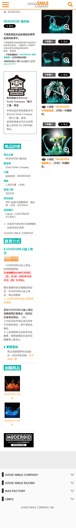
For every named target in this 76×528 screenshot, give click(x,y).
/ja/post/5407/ (10, 64)
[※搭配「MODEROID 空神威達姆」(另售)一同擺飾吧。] (57, 101)
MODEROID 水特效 (12, 423)
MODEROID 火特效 (12, 396)
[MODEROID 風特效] (57, 31)
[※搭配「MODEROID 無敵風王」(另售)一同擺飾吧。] (57, 154)
